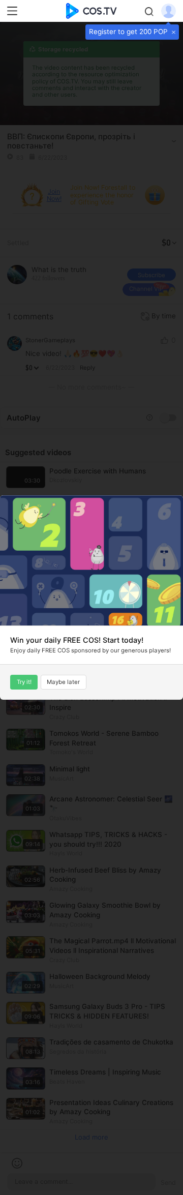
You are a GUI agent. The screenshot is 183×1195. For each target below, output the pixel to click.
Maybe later (63, 681)
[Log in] (168, 10)
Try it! (24, 681)
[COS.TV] (91, 10)
